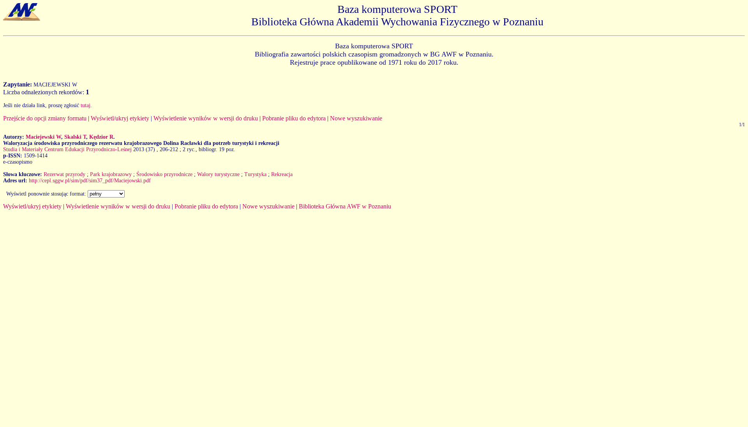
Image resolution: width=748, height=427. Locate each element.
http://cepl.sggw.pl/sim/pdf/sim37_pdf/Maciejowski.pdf (90, 181)
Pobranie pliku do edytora (294, 118)
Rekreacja (282, 174)
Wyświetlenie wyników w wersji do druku (205, 118)
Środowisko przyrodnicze (164, 174)
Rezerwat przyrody (64, 174)
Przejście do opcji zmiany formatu (44, 118)
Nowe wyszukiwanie (356, 118)
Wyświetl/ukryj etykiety (120, 118)
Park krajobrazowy (111, 174)
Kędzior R (101, 137)
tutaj (85, 105)
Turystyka (255, 174)
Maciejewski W (43, 137)
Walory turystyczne (218, 174)
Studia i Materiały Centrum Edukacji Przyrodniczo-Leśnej (67, 149)
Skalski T (75, 137)
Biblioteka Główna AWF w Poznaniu (345, 206)
